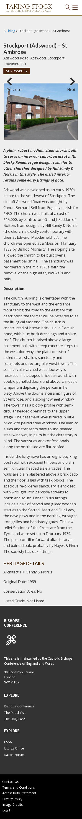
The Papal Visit (15, 712)
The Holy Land (15, 719)
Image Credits (12, 804)
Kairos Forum (14, 754)
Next (71, 87)
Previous (11, 87)
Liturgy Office (14, 748)
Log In (7, 810)
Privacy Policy (12, 799)
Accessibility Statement (19, 793)
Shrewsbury (16, 71)
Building (9, 31)
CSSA (8, 742)
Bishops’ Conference (19, 706)
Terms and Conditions (18, 787)
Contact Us (10, 781)
